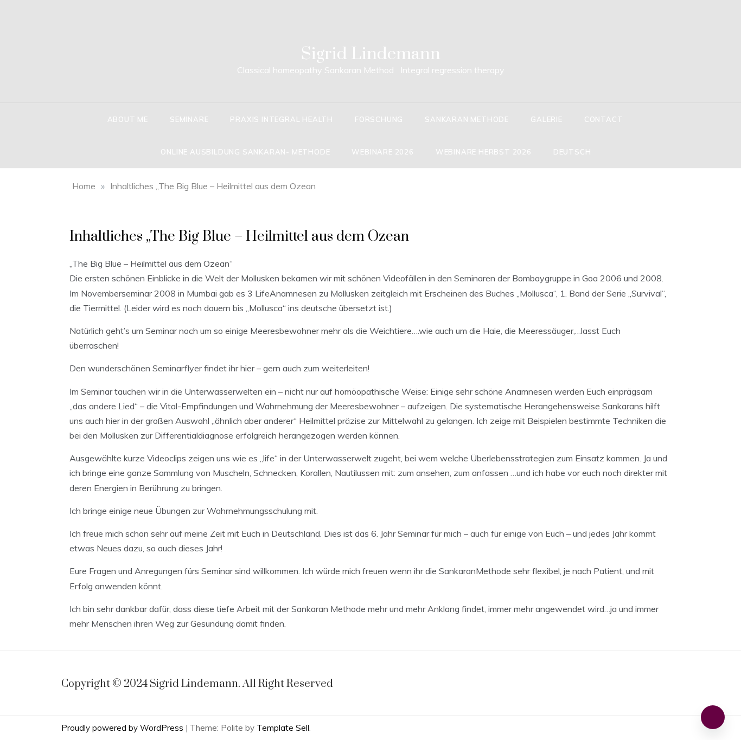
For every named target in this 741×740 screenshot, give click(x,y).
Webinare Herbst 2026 (484, 151)
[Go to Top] (713, 717)
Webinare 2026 (382, 151)
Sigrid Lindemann (370, 54)
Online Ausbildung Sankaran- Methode (245, 151)
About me (127, 119)
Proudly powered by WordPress (123, 728)
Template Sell (283, 728)
